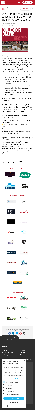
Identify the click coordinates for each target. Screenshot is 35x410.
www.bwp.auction (13, 129)
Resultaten (22, 350)
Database (4, 350)
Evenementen (5, 356)
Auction (11, 25)
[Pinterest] (20, 334)
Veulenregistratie (6, 349)
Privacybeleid (15, 378)
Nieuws (22, 349)
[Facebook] (9, 334)
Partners (22, 354)
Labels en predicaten (7, 352)
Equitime (22, 356)
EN (19, 2)
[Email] (24, 334)
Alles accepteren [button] (14, 398)
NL (14, 2)
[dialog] (14, 383)
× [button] (24, 360)
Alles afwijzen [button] (14, 402)
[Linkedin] (13, 334)
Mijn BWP (29, 2)
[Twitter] (17, 334)
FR (17, 2)
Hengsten (4, 354)
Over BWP (22, 352)
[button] (13, 406)
